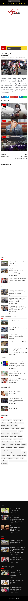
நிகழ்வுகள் (11, 444)
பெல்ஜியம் (18, 450)
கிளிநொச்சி (14, 430)
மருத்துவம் (18, 452)
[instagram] (14, 3)
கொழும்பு (20, 430)
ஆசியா (21, 420)
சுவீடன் (14, 439)
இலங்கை (23, 57)
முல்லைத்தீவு (3, 458)
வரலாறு (21, 458)
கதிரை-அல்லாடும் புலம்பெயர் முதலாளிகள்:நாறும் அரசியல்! (17, 372)
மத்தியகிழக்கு (11, 452)
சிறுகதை (20, 436)
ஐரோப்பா (12, 428)
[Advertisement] (14, 30)
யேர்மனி (16, 458)
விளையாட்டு (23, 460)
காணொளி (8, 430)
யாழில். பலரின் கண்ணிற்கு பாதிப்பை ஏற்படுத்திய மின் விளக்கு (16, 336)
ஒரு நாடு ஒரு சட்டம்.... (15, 406)
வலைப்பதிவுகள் (4, 460)
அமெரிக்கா (3, 420)
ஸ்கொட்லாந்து (4, 463)
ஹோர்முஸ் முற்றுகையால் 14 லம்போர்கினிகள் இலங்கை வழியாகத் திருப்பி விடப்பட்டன (13, 146)
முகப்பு (3, 48)
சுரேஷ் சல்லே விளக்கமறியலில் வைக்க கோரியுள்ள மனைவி (11, 114)
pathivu (17, 598)
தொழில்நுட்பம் (4, 444)
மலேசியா (24, 452)
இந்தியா (21, 422)
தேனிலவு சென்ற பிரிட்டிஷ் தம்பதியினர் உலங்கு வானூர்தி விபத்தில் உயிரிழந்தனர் (17, 291)
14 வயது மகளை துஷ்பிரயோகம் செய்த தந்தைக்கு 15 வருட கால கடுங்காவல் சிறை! (16, 528)
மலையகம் (3, 455)
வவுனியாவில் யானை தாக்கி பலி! (18, 342)
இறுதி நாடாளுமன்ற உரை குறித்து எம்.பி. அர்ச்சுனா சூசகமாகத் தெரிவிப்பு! (12, 130)
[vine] (19, 3)
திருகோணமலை (10, 441)
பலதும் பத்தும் (9, 447)
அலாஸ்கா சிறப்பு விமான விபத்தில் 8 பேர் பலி (18, 262)
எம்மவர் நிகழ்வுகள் (5, 428)
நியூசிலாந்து (17, 444)
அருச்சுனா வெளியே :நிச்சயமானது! (15, 509)
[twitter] (6, 3)
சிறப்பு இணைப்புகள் (15, 433)
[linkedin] (11, 3)
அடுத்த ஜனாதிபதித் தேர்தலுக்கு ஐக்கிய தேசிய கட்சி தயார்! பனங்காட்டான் (17, 380)
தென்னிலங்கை (18, 441)
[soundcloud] (24, 3)
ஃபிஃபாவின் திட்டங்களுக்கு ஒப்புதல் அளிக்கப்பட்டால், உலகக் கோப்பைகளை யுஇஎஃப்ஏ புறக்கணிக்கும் (17, 308)
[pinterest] (22, 3)
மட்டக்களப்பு (3, 452)
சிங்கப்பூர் (3, 433)
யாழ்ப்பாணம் (10, 458)
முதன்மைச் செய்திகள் (21, 455)
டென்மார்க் (20, 439)
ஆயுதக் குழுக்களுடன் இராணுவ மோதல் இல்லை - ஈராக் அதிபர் (17, 279)
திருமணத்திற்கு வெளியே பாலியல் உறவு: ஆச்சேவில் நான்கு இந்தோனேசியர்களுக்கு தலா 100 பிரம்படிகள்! (18, 351)
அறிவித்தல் (15, 420)
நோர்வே (2, 447)
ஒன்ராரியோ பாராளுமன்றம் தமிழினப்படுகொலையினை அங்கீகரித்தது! (16, 400)
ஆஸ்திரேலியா (10, 422)
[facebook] (3, 3)
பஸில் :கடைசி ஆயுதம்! (15, 391)
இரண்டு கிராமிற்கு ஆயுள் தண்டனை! (16, 581)
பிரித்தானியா (21, 447)
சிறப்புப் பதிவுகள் (4, 436)
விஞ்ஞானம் (17, 460)
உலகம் (8, 425)
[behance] (16, 3)
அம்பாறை (9, 420)
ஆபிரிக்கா (3, 422)
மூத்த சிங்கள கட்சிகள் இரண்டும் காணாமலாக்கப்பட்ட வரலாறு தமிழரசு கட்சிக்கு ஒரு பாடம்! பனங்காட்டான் (18, 364)
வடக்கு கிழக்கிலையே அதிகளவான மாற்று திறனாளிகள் (16, 589)
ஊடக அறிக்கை (14, 425)
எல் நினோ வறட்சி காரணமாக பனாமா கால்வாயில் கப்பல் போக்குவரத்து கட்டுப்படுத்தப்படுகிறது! (17, 271)
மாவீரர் (13, 455)
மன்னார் (8, 455)
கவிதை (22, 428)
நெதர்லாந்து (24, 444)
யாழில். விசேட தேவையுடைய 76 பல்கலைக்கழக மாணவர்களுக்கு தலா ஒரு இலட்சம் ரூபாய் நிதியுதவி (17, 518)
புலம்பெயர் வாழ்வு (10, 450)
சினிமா (2, 439)
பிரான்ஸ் (15, 447)
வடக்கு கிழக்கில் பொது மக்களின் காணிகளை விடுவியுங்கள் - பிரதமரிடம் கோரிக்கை (17, 573)
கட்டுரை (17, 428)
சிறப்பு (8, 433)
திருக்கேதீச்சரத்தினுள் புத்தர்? (17, 320)
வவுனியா (11, 460)
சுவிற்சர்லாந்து (9, 439)
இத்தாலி (16, 422)
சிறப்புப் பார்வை (13, 436)
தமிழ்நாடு (3, 441)
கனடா (2, 430)
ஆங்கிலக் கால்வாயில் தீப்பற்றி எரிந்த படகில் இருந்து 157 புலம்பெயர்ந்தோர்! (17, 299)
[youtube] (9, 3)
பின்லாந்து (3, 450)
